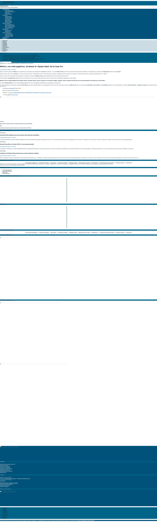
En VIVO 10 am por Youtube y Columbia (9, 483)
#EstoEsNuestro (28, 92)
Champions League (9, 35)
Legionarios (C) (8, 16)
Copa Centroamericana (10, 11)
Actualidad (4, 38)
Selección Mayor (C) (9, 24)
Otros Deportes (5, 37)
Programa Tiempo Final (5, 485)
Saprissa (4, 41)
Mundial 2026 (5, 29)
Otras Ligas (7, 12)
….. (132, 139)
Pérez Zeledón (5, 47)
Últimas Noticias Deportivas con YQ (7, 464)
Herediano (4, 42)
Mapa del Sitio (3, 472)
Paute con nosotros (4, 465)
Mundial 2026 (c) (8, 30)
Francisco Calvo (8, 18)
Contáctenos (2, 480)
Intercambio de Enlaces (5, 470)
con (3, 486)
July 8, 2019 (15, 94)
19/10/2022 (2, 69)
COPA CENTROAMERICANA (8, 1)
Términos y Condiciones (5, 467)
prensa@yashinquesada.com (10, 478)
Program (2, 484)
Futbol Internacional (6, 32)
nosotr (5, 486)
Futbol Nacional (5, 9)
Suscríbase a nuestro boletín (6, 468)
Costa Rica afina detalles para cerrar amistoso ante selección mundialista (19, 135)
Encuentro (6, 484)
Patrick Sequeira (8, 22)
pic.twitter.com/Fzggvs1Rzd (45, 92)
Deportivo (11, 484)
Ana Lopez (8, 69)
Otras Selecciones (9, 28)
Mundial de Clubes (9, 36)
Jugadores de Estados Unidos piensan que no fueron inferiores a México (19, 153)
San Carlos (4, 46)
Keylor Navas (8, 19)
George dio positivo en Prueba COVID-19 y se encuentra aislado (17, 144)
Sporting (4, 48)
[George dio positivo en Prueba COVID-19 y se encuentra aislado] (3, 141)
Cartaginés (4, 44)
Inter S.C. (4, 51)
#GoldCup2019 (12, 88)
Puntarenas (4, 45)
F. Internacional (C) (9, 33)
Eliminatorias (7, 31)
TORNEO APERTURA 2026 (8, 2)
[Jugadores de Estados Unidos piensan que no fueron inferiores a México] (3, 150)
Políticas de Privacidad (5, 466)
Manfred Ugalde (8, 21)
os (7, 486)
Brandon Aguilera (8, 17)
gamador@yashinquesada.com (23, 478)
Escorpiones (5, 49)
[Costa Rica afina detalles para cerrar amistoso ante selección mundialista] (3, 132)
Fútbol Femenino (8, 14)
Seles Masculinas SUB (10, 25)
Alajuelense (4, 40)
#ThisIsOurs (22, 92)
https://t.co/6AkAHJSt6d (14, 92)
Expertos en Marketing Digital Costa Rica (85, 520)
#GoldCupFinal (36, 92)
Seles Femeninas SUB (9, 26)
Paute (1, 486)
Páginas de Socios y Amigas (6, 471)
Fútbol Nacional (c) (9, 10)
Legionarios (5, 15)
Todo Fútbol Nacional (6, 170)
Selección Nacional (6, 23)
